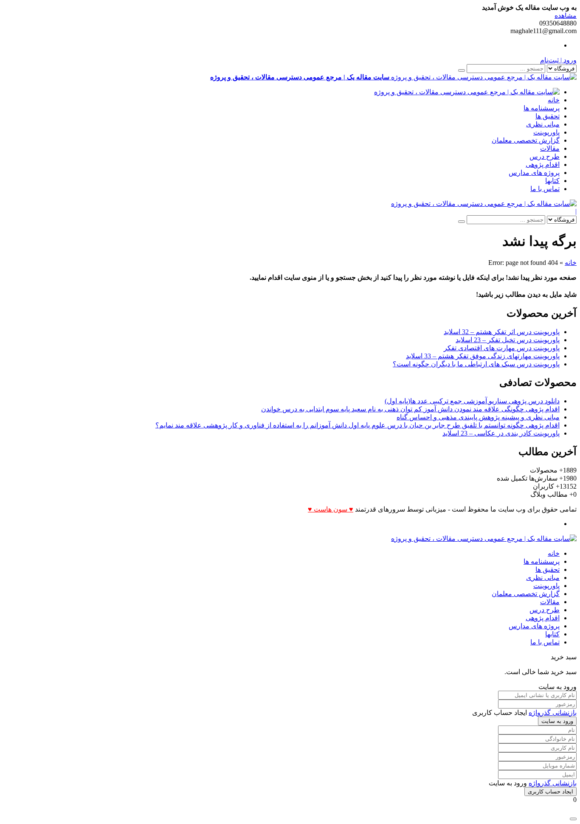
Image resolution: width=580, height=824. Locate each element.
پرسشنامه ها (542, 108)
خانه (554, 100)
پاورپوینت (546, 132)
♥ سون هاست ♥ (330, 509)
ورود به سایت (557, 721)
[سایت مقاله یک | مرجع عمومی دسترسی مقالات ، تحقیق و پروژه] (467, 92)
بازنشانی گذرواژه (553, 712)
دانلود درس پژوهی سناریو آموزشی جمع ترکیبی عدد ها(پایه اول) (472, 401)
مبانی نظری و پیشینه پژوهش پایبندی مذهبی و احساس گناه (478, 417)
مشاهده (566, 15)
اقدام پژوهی (543, 164)
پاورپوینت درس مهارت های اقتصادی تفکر (502, 348)
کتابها (552, 180)
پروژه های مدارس (534, 172)
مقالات (550, 148)
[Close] (573, 819)
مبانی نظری (543, 124)
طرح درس (544, 156)
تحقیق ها (547, 116)
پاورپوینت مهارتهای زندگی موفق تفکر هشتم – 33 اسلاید (483, 356)
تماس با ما (545, 188)
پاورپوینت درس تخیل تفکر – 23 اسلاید (508, 339)
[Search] (461, 70)
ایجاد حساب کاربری (550, 791)
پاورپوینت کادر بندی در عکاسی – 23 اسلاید (501, 433)
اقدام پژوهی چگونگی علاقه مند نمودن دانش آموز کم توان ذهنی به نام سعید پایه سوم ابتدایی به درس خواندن (410, 409)
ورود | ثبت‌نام (558, 60)
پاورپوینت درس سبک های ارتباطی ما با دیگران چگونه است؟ (476, 364)
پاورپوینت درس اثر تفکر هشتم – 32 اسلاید (502, 331)
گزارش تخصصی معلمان (526, 140)
